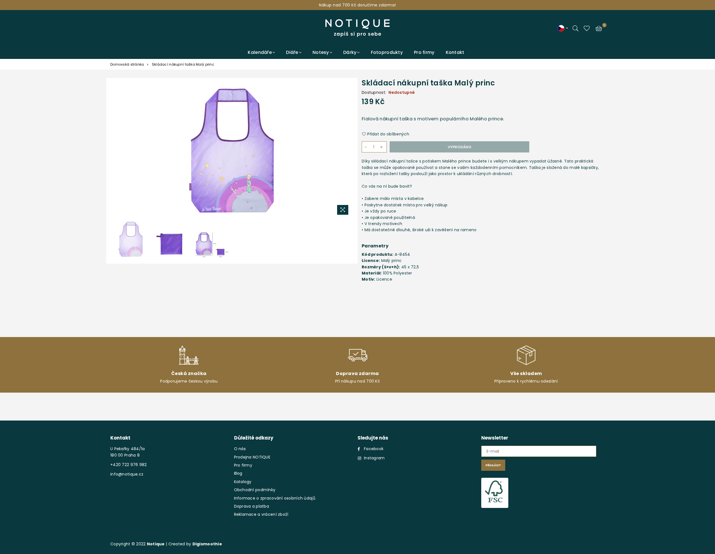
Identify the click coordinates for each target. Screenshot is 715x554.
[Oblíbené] (587, 28)
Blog (238, 473)
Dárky (349, 52)
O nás (240, 449)
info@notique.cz (126, 474)
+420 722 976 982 (128, 464)
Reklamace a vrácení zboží (261, 514)
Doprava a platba (251, 506)
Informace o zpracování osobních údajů (274, 498)
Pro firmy (424, 52)
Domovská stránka (127, 64)
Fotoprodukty (387, 52)
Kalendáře (260, 52)
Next (347, 151)
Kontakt (455, 52)
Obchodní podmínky (255, 490)
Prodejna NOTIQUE (252, 457)
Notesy (321, 52)
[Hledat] (575, 28)
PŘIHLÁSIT (493, 465)
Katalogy (243, 481)
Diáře (292, 52)
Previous (116, 151)
